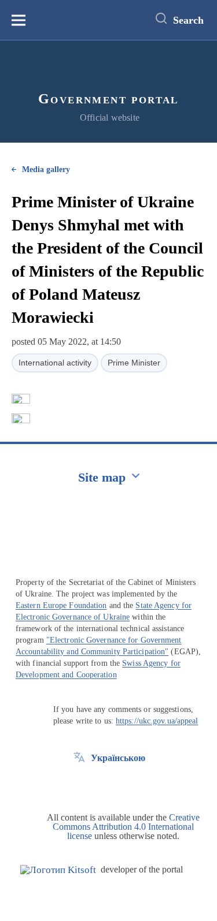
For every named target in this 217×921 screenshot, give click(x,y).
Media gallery (46, 169)
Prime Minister (134, 362)
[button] (21, 399)
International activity (55, 362)
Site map (102, 477)
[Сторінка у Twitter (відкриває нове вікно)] (79, 784)
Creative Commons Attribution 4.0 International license (126, 826)
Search (188, 20)
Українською (118, 758)
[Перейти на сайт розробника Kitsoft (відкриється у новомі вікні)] (58, 870)
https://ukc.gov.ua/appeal (157, 721)
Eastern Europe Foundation (61, 605)
